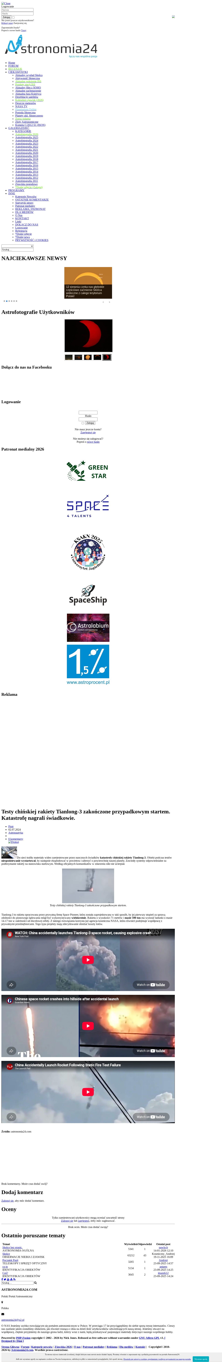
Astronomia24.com (22, 1350)
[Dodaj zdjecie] (11, 1279)
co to (5, 1266)
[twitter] (5, 1279)
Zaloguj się (7, 1200)
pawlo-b (163, 1247)
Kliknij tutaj (7, 23)
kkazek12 (163, 1273)
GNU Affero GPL (149, 1337)
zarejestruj (83, 1220)
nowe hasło (93, 441)
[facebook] (2, 1279)
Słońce (6, 1253)
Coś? (5, 1273)
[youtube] (8, 1279)
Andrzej (163, 1260)
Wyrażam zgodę (200, 1359)
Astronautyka (15, 832)
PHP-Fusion (23, 1337)
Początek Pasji (10, 1260)
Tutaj (23, 30)
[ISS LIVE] (14, 1279)
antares (163, 1266)
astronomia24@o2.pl (12, 1319)
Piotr (11, 826)
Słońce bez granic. (12, 1247)
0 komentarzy (15, 838)
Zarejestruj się (88, 432)
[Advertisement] (27, 752)
